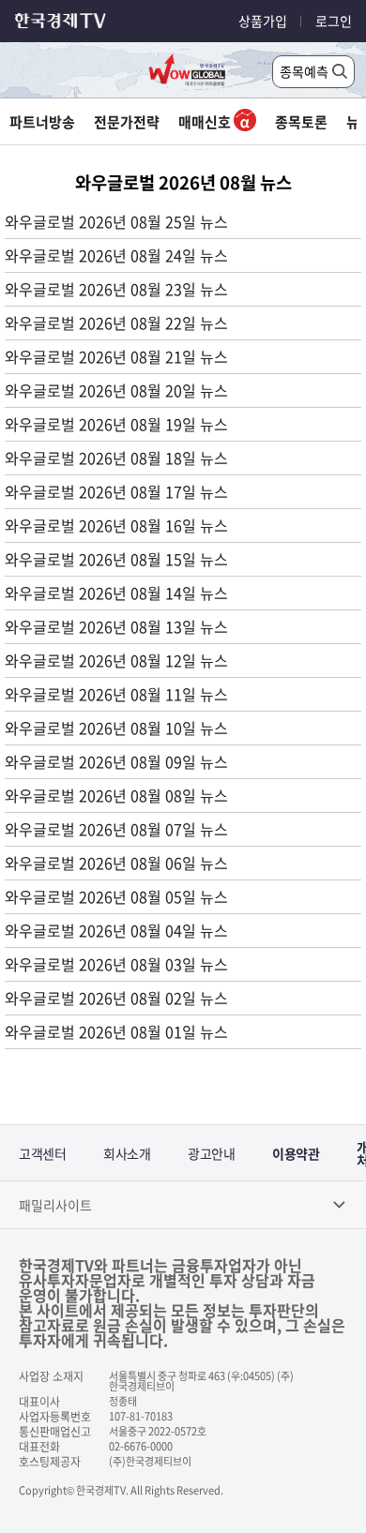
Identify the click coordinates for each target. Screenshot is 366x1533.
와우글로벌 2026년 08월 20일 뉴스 (116, 390)
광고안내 (211, 1153)
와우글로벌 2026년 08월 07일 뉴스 (116, 829)
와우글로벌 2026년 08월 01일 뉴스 (116, 1031)
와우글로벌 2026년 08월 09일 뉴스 (116, 761)
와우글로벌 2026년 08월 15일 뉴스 (116, 559)
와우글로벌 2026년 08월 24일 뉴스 (116, 255)
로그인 (333, 20)
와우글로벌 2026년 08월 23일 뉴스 (116, 289)
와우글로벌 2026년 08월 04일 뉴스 (116, 930)
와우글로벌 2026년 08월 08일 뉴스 (116, 795)
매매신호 (206, 122)
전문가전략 (127, 122)
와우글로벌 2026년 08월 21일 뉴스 (116, 356)
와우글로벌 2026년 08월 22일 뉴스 (116, 322)
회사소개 (126, 1153)
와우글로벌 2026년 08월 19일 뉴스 (116, 424)
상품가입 (262, 20)
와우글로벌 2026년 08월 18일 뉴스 (116, 457)
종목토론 (301, 122)
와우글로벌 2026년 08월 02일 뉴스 (116, 997)
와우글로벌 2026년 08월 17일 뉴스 (116, 491)
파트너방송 (42, 122)
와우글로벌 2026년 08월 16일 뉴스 (116, 525)
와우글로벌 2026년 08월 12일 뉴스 (116, 660)
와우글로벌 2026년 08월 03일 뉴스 (116, 964)
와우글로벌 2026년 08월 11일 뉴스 (116, 694)
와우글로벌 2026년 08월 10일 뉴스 (116, 727)
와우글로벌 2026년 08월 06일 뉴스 (116, 862)
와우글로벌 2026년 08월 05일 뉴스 (116, 896)
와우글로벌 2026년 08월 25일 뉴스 (116, 221)
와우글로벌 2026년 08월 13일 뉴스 (116, 626)
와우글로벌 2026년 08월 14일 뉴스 (116, 592)
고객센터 (42, 1153)
